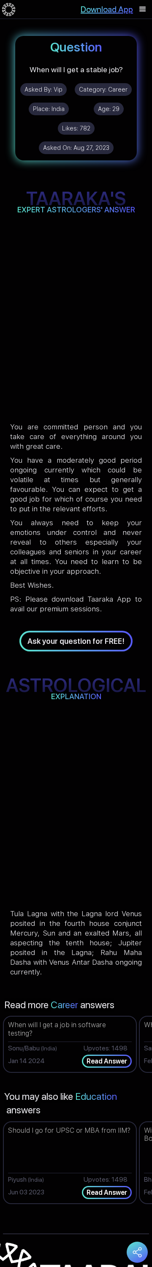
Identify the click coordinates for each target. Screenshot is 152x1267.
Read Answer (107, 1061)
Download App (107, 9)
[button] (142, 9)
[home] (8, 9)
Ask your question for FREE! (76, 641)
